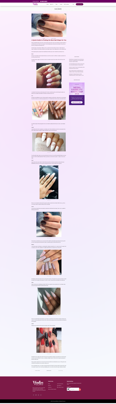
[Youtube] (46, 1)
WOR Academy (66, 4)
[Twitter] (36, 395)
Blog (56, 4)
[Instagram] (42, 1)
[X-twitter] (45, 1)
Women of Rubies (53, 38)
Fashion (44, 38)
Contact (61, 4)
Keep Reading (49, 370)
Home (48, 4)
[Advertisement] (78, 23)
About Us (51, 4)
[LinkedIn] (38, 395)
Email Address (69, 386)
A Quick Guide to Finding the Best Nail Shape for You (49, 40)
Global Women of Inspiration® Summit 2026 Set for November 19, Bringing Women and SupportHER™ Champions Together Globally (76, 60)
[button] (52, 4)
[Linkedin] (43, 1)
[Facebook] (40, 1)
